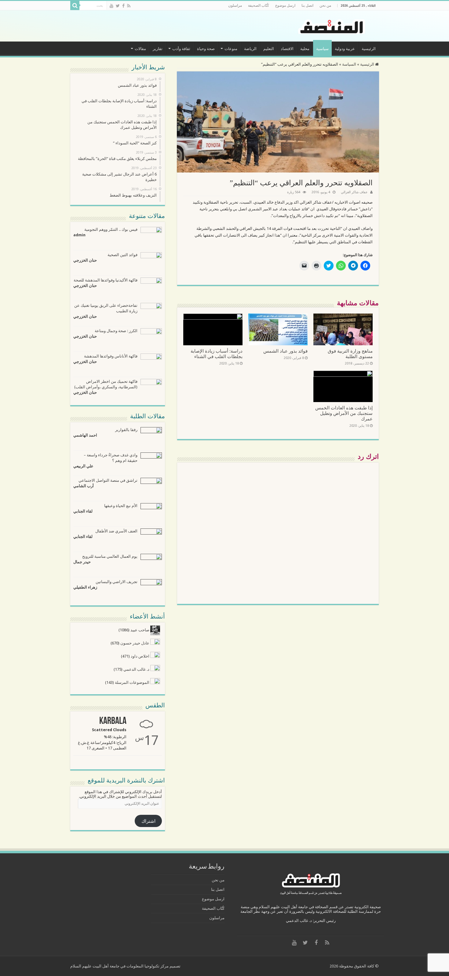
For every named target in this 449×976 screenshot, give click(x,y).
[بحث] (74, 5)
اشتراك (148, 821)
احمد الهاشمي (85, 435)
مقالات (140, 48)
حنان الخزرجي (85, 260)
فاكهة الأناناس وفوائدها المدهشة (110, 356)
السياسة (349, 64)
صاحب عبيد (140, 630)
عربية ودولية (345, 48)
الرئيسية (369, 48)
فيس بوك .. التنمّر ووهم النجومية (110, 229)
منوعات (230, 48)
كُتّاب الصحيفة (258, 5)
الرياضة (250, 48)
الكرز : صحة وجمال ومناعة (116, 330)
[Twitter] (117, 5)
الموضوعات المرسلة (132, 682)
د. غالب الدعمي (136, 669)
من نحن (325, 5)
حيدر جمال (82, 562)
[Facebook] (123, 5)
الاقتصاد (287, 48)
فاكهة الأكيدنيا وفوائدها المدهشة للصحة (105, 280)
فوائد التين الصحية (122, 254)
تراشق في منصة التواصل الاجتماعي (107, 480)
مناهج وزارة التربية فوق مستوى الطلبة (350, 353)
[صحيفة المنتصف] (332, 25)
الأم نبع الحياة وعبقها (120, 505)
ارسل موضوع (285, 5)
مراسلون (235, 5)
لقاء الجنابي (83, 511)
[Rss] (128, 5)
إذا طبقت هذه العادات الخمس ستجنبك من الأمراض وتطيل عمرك (344, 413)
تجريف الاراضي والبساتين (116, 581)
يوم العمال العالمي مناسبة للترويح (109, 556)
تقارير (157, 48)
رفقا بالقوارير (126, 429)
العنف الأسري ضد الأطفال (116, 531)
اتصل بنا (307, 5)
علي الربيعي (83, 466)
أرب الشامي (83, 486)
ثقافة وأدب (181, 48)
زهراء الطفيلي (85, 587)
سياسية (322, 48)
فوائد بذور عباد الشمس (285, 351)
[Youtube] (111, 5)
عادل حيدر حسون (135, 643)
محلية (304, 48)
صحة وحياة (206, 48)
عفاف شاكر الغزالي (354, 192)
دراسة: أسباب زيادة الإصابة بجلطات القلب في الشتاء (217, 353)
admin (79, 235)
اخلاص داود (140, 656)
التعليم (268, 48)
